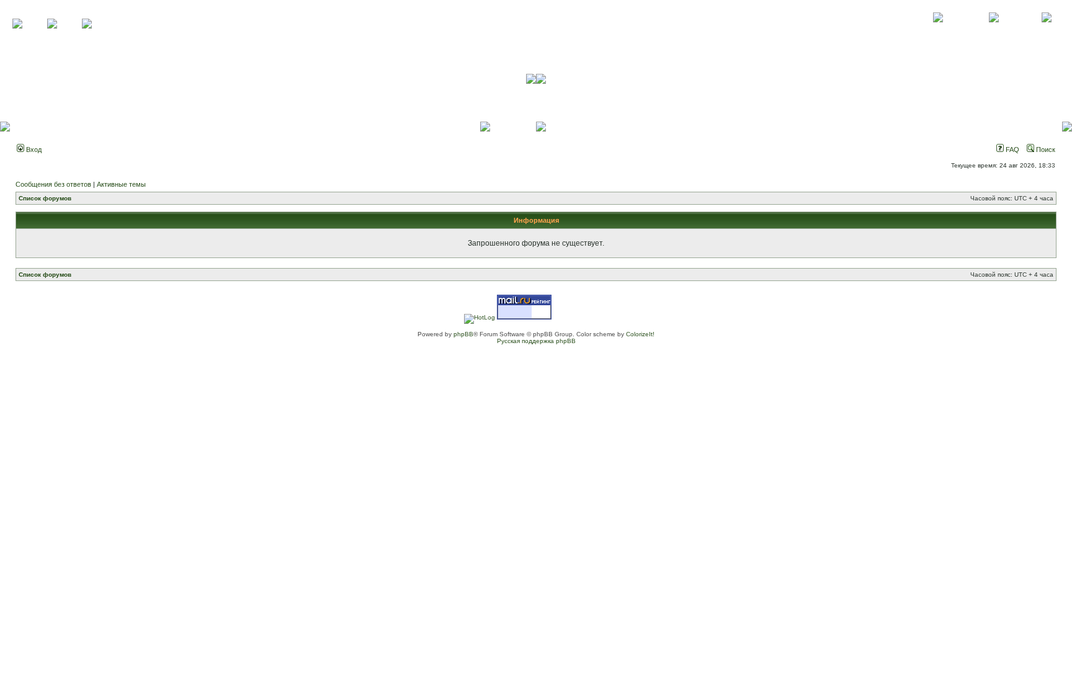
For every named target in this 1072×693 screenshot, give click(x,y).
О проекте (938, 31)
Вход (33, 149)
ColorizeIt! (640, 334)
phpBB (463, 334)
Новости (1046, 31)
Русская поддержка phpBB (536, 341)
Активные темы (121, 184)
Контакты (993, 31)
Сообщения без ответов (53, 184)
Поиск (1044, 149)
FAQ (1011, 149)
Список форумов (45, 198)
